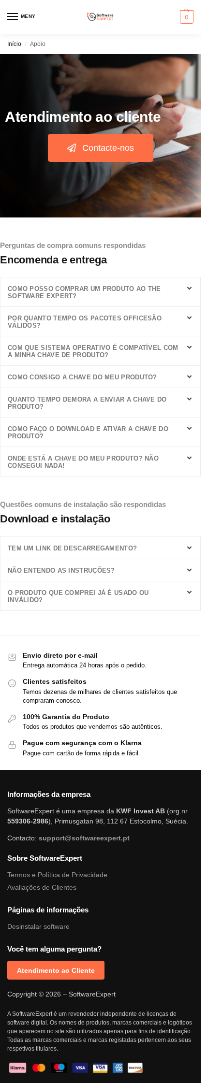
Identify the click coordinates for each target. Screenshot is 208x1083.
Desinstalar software (38, 926)
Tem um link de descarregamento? (72, 548)
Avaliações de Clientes (41, 887)
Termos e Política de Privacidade (57, 875)
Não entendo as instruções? (61, 570)
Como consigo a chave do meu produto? (82, 377)
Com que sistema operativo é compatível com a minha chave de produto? (93, 351)
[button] (185, 17)
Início (14, 44)
